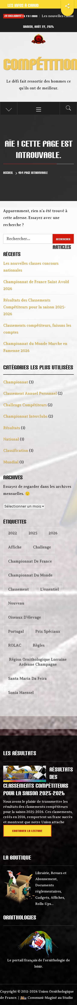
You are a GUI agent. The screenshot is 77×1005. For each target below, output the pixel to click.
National (11, 439)
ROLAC (14, 645)
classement (18, 589)
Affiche (14, 547)
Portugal (16, 631)
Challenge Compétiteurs (25, 405)
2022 (12, 533)
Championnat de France (30, 561)
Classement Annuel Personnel (30, 393)
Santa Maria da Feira (27, 678)
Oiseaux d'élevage (24, 617)
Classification (15, 450)
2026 (53, 533)
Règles (38, 645)
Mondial (10, 462)
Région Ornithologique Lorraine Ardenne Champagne (38, 661)
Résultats (11, 428)
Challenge (42, 547)
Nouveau (16, 603)
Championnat (15, 382)
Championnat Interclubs (25, 416)
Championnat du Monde (30, 575)
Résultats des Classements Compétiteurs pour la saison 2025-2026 (34, 307)
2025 (32, 533)
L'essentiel (49, 589)
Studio (67, 998)
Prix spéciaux (47, 631)
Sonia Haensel (21, 692)
